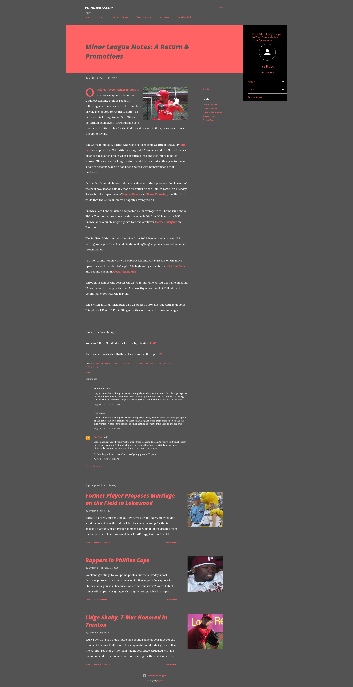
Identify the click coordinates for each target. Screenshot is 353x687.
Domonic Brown (210, 108)
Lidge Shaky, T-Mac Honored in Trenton (126, 621)
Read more (171, 542)
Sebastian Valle (176, 266)
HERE (152, 343)
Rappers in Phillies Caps (117, 560)
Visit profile (267, 72)
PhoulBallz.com (99, 7)
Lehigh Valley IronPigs (212, 112)
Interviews (164, 17)
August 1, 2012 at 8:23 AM (107, 404)
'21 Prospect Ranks (119, 17)
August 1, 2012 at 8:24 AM (107, 428)
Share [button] (206, 89)
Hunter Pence (131, 194)
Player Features (143, 17)
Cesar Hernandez (124, 271)
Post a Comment (94, 466)
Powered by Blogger (156, 675)
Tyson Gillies (116, 89)
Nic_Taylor (160, 681)
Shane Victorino (156, 194)
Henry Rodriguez (166, 222)
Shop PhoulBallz (184, 17)
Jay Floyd (98, 437)
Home (88, 17)
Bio (100, 17)
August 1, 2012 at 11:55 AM (107, 458)
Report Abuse (255, 97)
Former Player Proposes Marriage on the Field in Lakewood (130, 499)
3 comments (100, 599)
